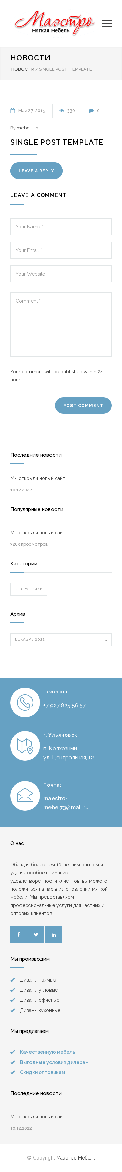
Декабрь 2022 (61, 639)
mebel (24, 127)
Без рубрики (29, 589)
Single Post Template (56, 142)
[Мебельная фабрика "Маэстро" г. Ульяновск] (56, 23)
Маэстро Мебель (75, 1158)
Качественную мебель (47, 1052)
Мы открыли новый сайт (37, 478)
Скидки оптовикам (42, 1072)
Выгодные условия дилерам (54, 1062)
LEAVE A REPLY (36, 171)
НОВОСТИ (22, 69)
